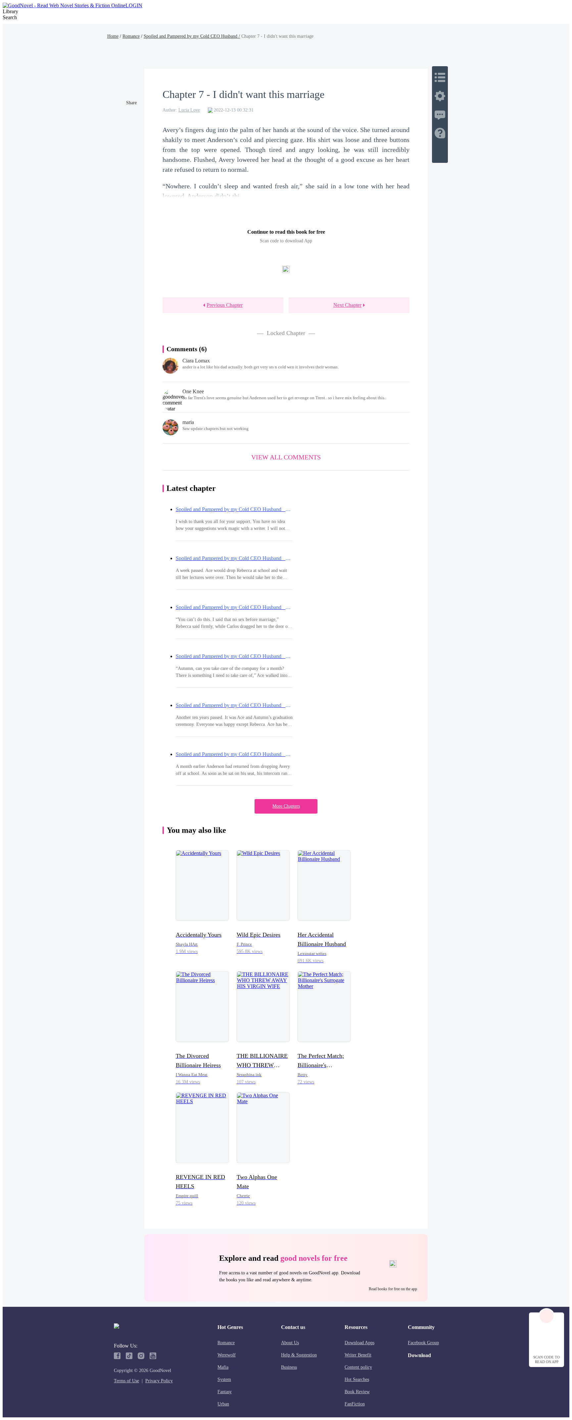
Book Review (357, 1391)
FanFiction (355, 1403)
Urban (223, 1403)
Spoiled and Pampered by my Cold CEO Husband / (192, 36)
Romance (131, 36)
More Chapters (286, 806)
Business (289, 1367)
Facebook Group (423, 1342)
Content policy (358, 1367)
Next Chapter (347, 305)
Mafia (222, 1367)
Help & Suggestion (299, 1354)
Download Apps (359, 1342)
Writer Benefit (358, 1354)
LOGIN (133, 5)
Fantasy (224, 1391)
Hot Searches (357, 1379)
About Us (290, 1342)
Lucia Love (189, 110)
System (224, 1379)
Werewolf (226, 1354)
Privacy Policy (159, 1380)
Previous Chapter (225, 305)
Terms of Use (126, 1380)
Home (113, 36)
